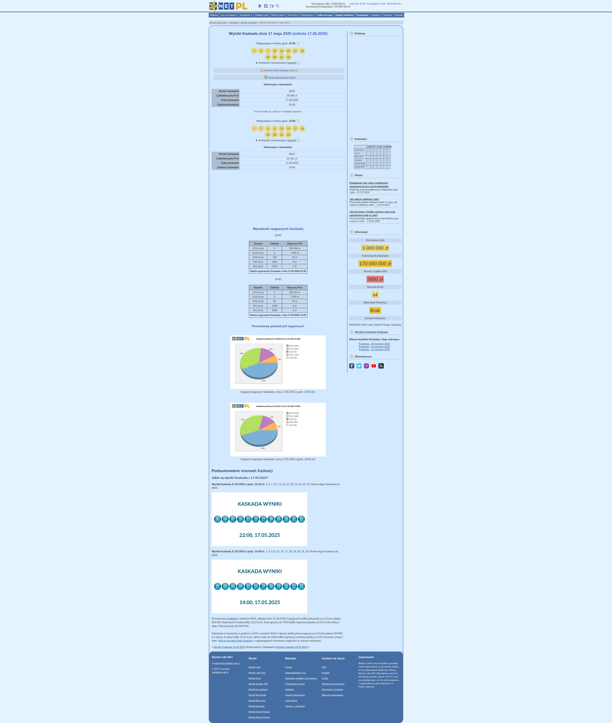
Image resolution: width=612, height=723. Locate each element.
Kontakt (399, 15)
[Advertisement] (278, 198)
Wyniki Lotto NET (218, 22)
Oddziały (289, 689)
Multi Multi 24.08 (380, 3)
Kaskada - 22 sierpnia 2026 (374, 349)
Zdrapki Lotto (262, 15)
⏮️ (261, 70)
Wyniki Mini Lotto (257, 700)
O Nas (325, 678)
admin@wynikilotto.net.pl (226, 663)
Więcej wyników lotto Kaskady (235, 640)
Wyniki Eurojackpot (258, 689)
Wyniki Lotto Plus (257, 672)
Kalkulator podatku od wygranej (301, 678)
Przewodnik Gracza (295, 684)
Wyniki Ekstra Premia (259, 717)
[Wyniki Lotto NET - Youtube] (373, 366)
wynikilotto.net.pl (220, 672)
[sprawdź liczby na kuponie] (265, 6)
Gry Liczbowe (229, 15)
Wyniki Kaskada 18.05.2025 (292, 647)
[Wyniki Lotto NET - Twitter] (359, 366)
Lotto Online (291, 700)
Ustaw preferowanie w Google (281, 77)
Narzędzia (308, 15)
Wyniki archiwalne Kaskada (371, 332)
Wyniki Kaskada (249, 22)
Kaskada (233, 22)
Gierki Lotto (278, 15)
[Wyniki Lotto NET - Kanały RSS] (381, 366)
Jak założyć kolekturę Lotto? (364, 199)
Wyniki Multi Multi (257, 695)
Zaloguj (375, 15)
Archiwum (246, 15)
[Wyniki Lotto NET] (228, 10)
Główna (214, 15)
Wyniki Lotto (254, 667)
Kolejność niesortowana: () (279, 62)
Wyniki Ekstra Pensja (259, 711)
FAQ (324, 667)
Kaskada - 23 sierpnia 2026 (374, 346)
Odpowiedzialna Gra (295, 672)
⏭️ (296, 70)
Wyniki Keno (254, 678)
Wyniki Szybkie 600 (258, 684)
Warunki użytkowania (332, 695)
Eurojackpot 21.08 (362, 3)
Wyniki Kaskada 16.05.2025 (229, 647)
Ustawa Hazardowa (295, 695)
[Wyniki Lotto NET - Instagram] (366, 366)
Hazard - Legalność (295, 706)
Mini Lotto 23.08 (399, 3)
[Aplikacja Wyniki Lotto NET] (259, 6)
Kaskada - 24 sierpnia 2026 (374, 343)
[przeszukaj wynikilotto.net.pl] (276, 6)
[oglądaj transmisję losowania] (270, 6)
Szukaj (387, 15)
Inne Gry (293, 15)
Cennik (288, 667)
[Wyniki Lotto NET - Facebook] (351, 366)
